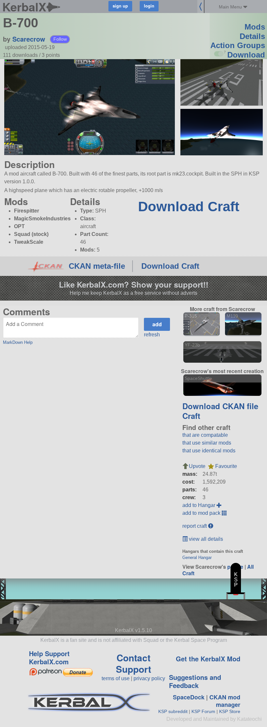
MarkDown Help (18, 342)
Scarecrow (28, 39)
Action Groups (237, 45)
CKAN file (240, 405)
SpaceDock (188, 697)
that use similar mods (206, 443)
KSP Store (229, 711)
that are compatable (205, 435)
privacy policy (149, 678)
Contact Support (133, 663)
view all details (205, 539)
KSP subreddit (173, 711)
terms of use (116, 678)
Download (246, 54)
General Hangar (197, 557)
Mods (255, 26)
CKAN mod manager (224, 701)
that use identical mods (208, 450)
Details (252, 36)
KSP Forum (203, 711)
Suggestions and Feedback (195, 681)
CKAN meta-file (97, 266)
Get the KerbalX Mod (208, 658)
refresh (152, 334)
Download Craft (188, 206)
